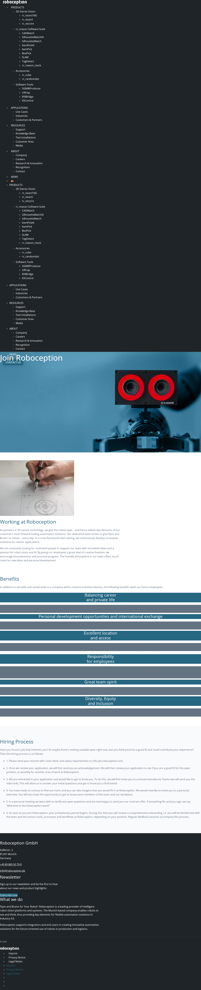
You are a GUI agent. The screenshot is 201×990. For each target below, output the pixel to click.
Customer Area (25, 141)
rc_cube (26, 75)
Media (19, 145)
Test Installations (26, 137)
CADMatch (28, 33)
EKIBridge (27, 96)
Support (20, 129)
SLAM (25, 57)
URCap (26, 92)
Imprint (13, 953)
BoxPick (26, 53)
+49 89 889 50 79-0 (11, 864)
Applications (19, 108)
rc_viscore (28, 23)
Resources (18, 125)
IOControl (27, 100)
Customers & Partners (29, 120)
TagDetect (28, 61)
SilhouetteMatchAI (33, 37)
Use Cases (22, 111)
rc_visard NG (29, 15)
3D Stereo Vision (25, 11)
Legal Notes (15, 961)
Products (17, 7)
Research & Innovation (29, 163)
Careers (20, 159)
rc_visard (27, 19)
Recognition (23, 167)
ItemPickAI (28, 45)
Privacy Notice (17, 957)
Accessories (23, 71)
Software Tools (24, 84)
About (15, 151)
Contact (20, 171)
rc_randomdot (30, 79)
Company (21, 155)
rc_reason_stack (31, 65)
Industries (22, 116)
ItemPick (27, 49)
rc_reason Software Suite (30, 29)
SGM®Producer (31, 88)
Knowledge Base (25, 133)
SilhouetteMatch (31, 41)
